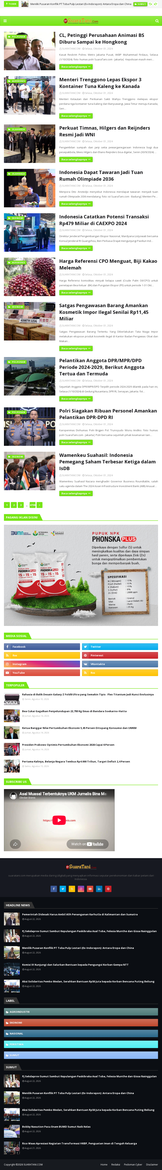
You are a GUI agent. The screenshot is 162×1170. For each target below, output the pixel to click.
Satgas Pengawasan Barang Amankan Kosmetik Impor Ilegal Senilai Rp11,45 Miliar (104, 312)
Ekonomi (16, 1022)
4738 (32, 505)
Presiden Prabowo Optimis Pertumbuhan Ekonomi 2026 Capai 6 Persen (68, 744)
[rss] (42, 655)
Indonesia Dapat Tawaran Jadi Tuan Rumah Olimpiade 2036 (101, 175)
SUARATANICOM (71, 48)
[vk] (120, 664)
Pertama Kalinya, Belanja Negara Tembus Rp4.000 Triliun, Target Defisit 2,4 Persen (76, 761)
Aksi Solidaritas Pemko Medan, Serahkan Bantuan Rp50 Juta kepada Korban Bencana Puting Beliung (88, 981)
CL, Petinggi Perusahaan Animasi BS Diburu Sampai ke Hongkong (101, 38)
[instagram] (42, 664)
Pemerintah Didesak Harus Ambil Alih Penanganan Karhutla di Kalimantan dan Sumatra (80, 914)
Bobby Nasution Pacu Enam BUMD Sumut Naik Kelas (56, 1126)
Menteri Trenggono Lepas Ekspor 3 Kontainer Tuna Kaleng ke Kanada (100, 82)
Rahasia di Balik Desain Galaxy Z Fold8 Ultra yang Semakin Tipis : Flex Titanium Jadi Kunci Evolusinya (88, 694)
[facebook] (42, 646)
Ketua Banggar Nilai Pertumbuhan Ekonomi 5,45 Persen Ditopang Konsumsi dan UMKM (79, 728)
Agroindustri (20, 1012)
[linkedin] (99, 889)
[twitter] (120, 646)
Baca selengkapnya (74, 66)
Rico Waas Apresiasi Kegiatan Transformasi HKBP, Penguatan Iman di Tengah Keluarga (79, 1143)
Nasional (16, 1033)
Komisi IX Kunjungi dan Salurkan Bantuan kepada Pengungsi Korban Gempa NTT (75, 964)
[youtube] (42, 672)
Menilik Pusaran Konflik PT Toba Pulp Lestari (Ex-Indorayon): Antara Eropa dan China (80, 4)
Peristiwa (17, 1044)
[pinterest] (120, 655)
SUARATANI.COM (33, 1164)
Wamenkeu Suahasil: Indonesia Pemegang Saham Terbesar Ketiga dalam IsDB (107, 461)
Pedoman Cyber (133, 1164)
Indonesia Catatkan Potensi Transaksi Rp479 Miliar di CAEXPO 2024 (104, 219)
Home (104, 1164)
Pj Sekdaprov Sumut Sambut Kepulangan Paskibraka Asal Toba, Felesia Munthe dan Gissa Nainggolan (89, 931)
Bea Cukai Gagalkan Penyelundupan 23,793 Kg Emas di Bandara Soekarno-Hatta (74, 711)
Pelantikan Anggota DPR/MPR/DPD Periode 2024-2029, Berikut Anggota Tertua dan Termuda (101, 367)
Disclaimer (152, 1164)
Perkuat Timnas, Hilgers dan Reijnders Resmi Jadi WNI (104, 131)
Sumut (14, 1055)
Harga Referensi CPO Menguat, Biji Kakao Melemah (108, 264)
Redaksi (115, 1164)
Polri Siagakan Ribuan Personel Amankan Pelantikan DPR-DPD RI (108, 414)
